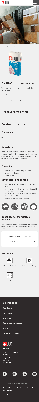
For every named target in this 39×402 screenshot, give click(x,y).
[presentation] (1, 112)
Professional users (12, 323)
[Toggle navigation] (36, 2)
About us (7, 328)
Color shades (10, 302)
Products (11, 47)
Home (5, 47)
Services (7, 313)
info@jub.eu (7, 362)
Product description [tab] (16, 112)
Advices (7, 318)
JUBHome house (11, 333)
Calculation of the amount (11, 101)
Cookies (6, 394)
